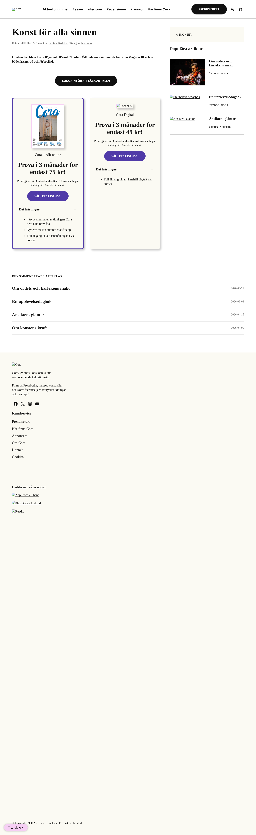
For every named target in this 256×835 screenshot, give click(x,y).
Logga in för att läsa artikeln (86, 80)
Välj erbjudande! (47, 196)
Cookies (52, 823)
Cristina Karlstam (58, 43)
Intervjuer (86, 43)
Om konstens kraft (29, 327)
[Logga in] (232, 9)
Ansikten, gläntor (222, 119)
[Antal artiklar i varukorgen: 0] (240, 9)
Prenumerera (209, 9)
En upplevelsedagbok (225, 97)
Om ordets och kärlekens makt (221, 63)
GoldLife (78, 823)
